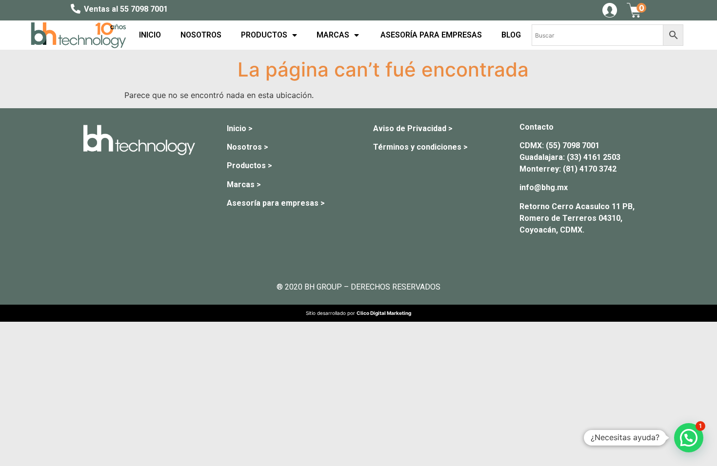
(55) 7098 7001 (572, 145)
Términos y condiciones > (420, 147)
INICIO (150, 34)
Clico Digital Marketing (384, 313)
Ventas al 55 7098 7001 (126, 9)
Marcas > (244, 184)
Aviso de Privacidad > (413, 128)
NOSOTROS (200, 34)
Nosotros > (247, 147)
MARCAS (333, 34)
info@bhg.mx (543, 187)
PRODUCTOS (264, 34)
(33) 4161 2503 (593, 157)
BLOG (511, 34)
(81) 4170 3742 (590, 169)
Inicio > (240, 128)
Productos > (249, 165)
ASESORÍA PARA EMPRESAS (430, 34)
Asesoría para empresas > (276, 203)
